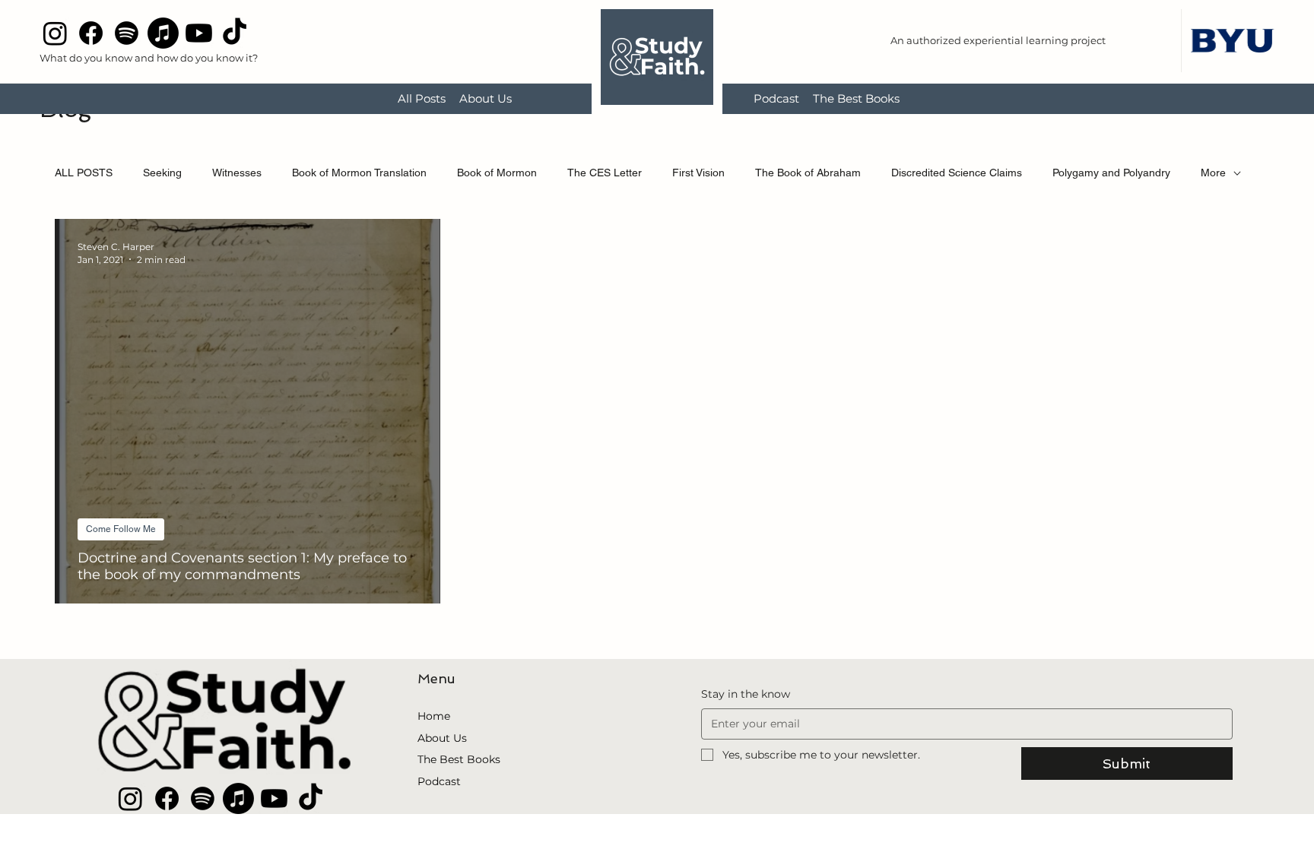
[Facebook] (90, 33)
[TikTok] (234, 33)
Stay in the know (745, 694)
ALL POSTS (84, 172)
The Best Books (458, 759)
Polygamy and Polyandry (1111, 172)
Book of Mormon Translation (359, 172)
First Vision (698, 172)
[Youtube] (198, 33)
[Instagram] (55, 33)
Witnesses (237, 172)
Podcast (439, 781)
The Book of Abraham (808, 172)
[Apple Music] (163, 33)
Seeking (162, 172)
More (1213, 172)
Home (433, 716)
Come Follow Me (121, 529)
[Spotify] (126, 33)
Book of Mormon (497, 172)
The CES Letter (604, 172)
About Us (442, 738)
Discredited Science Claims (956, 172)
